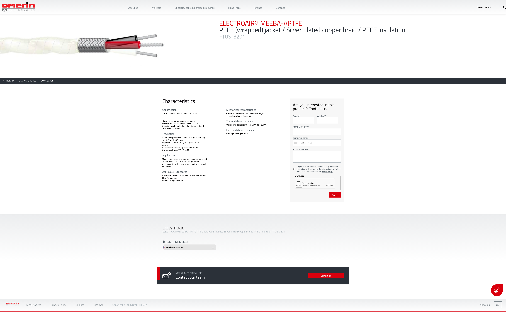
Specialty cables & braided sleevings (195, 8)
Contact (280, 8)
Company (321, 115)
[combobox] (296, 143)
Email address (300, 127)
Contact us (326, 275)
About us (133, 8)
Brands (258, 8)
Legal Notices (33, 305)
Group (488, 7)
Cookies (80, 305)
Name (296, 115)
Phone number (301, 138)
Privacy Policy (58, 305)
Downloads (47, 80)
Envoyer (335, 195)
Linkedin (498, 304)
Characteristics (28, 80)
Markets (156, 8)
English (174, 247)
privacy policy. (327, 171)
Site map (98, 305)
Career (480, 7)
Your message (300, 149)
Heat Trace (234, 8)
